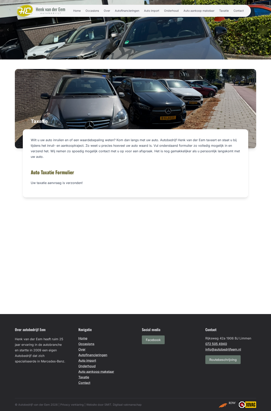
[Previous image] (8, 29)
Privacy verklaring (72, 404)
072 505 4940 (216, 344)
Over (107, 10)
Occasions (92, 10)
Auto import (151, 10)
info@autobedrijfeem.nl (223, 349)
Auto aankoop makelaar (199, 10)
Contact (239, 10)
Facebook (153, 340)
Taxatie (224, 10)
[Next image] (263, 29)
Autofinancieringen (127, 10)
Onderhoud (171, 10)
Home (77, 10)
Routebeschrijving (223, 360)
